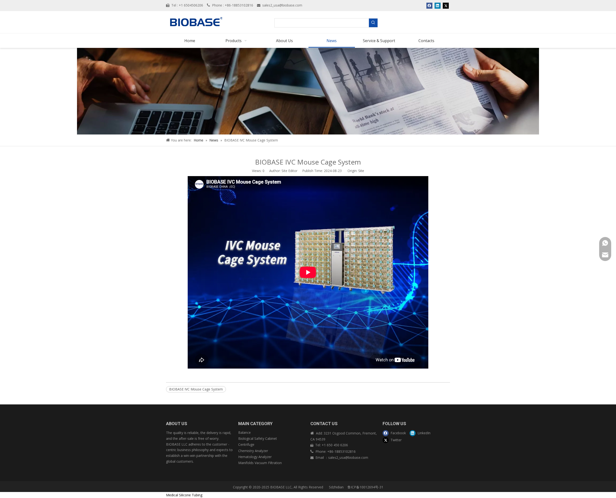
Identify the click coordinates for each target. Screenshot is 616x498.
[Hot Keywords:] (373, 23)
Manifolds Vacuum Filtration (260, 462)
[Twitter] (446, 5)
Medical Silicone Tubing (184, 495)
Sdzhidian (336, 487)
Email (320, 457)
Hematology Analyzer (255, 456)
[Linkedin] (438, 5)
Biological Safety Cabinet (257, 438)
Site (361, 170)
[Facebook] (429, 5)
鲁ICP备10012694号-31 (365, 487)
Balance (244, 432)
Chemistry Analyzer (253, 450)
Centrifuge (246, 444)
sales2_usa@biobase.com (282, 5)
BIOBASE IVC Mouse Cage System (196, 389)
